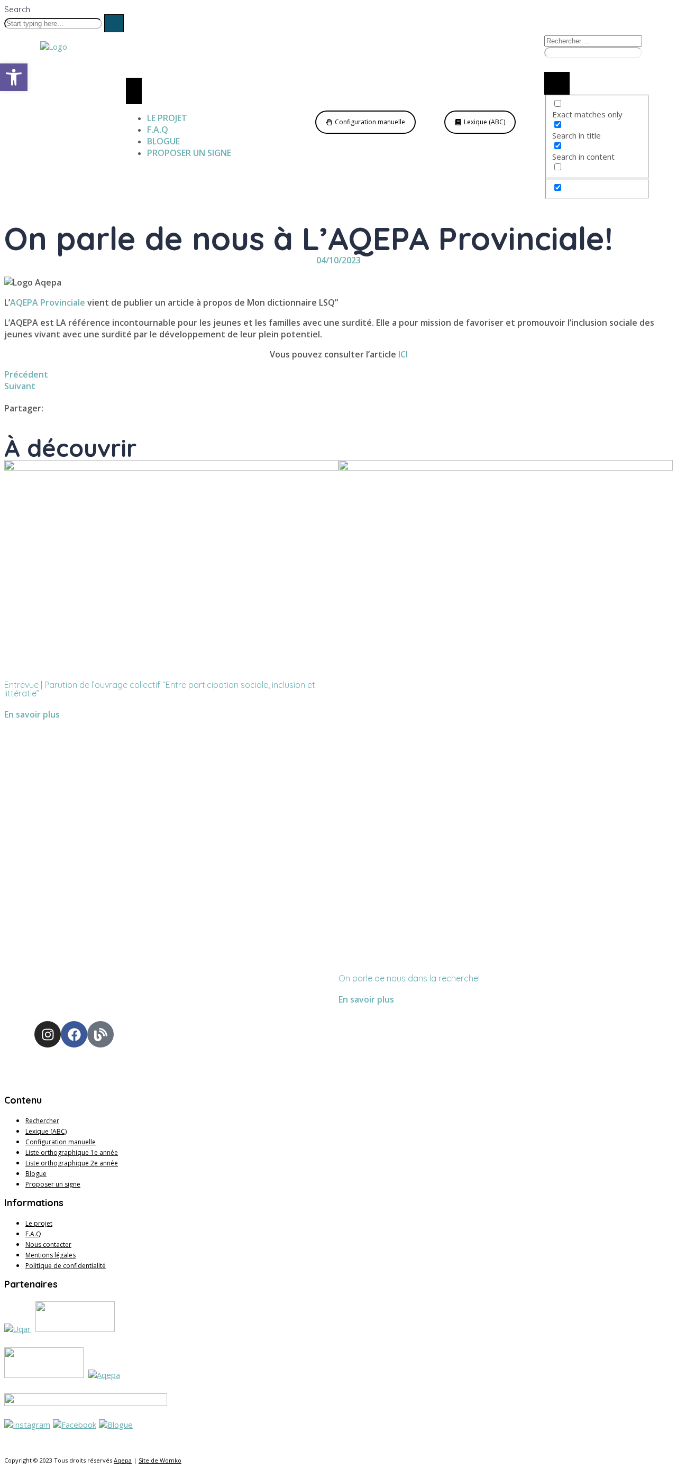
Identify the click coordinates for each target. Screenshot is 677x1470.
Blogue (36, 1173)
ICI (403, 354)
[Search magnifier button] (557, 83)
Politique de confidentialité (65, 1265)
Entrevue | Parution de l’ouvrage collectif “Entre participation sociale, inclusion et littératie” (159, 689)
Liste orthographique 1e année (71, 1152)
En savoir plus (32, 714)
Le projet (38, 1223)
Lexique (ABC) (46, 1131)
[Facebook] (74, 1034)
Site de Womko (160, 1460)
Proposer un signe (52, 1184)
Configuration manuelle (60, 1141)
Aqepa (123, 1460)
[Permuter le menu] (134, 91)
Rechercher (42, 1120)
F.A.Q (33, 1233)
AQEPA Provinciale (47, 302)
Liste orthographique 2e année (71, 1163)
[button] (14, 77)
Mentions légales (50, 1255)
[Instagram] (47, 1034)
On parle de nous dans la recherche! (409, 978)
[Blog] (100, 1034)
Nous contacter (48, 1244)
